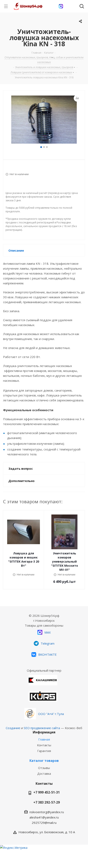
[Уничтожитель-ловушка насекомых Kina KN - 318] (44, 120)
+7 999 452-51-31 (46, 792)
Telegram (47, 643)
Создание (13, 728)
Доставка (44, 773)
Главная (44, 739)
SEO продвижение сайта (42, 728)
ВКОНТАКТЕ (47, 654)
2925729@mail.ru (44, 823)
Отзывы (44, 768)
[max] (61, 6)
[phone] (71, 6)
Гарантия (44, 751)
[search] (82, 7)
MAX (47, 632)
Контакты (44, 745)
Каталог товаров (44, 760)
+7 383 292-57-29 (46, 802)
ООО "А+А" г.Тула (51, 714)
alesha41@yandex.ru (44, 817)
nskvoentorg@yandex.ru (46, 812)
